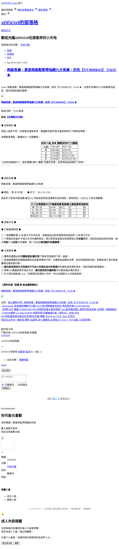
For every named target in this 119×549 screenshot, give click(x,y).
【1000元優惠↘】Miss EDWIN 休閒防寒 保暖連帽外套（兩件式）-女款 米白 (40, 313)
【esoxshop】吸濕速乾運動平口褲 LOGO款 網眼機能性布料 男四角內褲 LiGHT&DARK (45, 306)
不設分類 (25, 45)
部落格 (10, 54)
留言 (28, 351)
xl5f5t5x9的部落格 (19, 22)
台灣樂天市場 (15, 117)
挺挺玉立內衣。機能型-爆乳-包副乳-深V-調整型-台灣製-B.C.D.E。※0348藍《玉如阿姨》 (46, 320)
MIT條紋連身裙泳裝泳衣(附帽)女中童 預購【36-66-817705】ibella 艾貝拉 (38, 316)
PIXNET (38, 509)
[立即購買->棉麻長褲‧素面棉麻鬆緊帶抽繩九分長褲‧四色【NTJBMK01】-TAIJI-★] (2, 96)
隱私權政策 (76, 509)
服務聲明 (87, 509)
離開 (17, 543)
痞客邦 (21, 351)
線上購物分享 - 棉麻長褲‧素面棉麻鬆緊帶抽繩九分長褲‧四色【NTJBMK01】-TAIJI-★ (53, 302)
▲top (3, 365)
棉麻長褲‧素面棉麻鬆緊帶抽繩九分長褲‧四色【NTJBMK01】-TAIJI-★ (38, 291)
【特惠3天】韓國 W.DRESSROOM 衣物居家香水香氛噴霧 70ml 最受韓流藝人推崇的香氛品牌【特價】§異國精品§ (59, 309)
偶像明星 (23, 360)
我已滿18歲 (7, 543)
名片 (9, 57)
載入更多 (6, 370)
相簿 (9, 50)
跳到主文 (5, 30)
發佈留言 (6, 388)
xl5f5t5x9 (5, 335)
